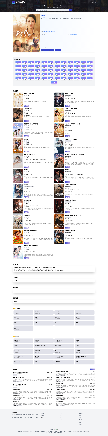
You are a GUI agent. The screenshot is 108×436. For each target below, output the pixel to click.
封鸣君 (76, 34)
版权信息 (42, 415)
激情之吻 (28, 186)
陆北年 (78, 174)
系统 (66, 156)
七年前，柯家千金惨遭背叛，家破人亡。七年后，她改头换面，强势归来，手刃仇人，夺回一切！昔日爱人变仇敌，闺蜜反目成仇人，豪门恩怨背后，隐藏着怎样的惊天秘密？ (79, 179)
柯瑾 (68, 220)
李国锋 (27, 113)
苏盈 (68, 98)
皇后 (19, 399)
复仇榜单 (81, 421)
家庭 (26, 232)
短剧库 (80, 417)
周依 (68, 205)
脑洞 (68, 156)
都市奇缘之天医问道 (70, 230)
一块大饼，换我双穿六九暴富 (72, 124)
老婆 (30, 235)
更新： (25, 100)
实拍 (20, 381)
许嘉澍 (71, 220)
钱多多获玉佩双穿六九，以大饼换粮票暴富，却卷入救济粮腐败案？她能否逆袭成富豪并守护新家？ (79, 133)
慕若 (27, 205)
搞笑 (24, 217)
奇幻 (68, 125)
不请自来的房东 (28, 215)
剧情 (70, 156)
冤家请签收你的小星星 (70, 200)
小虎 (30, 159)
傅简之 (37, 205)
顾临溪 (71, 174)
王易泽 (71, 98)
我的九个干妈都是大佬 (29, 154)
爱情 (24, 110)
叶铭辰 (71, 205)
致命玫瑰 (67, 169)
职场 (54, 31)
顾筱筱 (74, 34)
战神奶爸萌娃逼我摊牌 (70, 185)
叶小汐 (75, 189)
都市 (47, 31)
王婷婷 (34, 159)
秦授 (72, 34)
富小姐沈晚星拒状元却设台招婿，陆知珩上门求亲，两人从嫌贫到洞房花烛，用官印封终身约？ (38, 178)
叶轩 (68, 189)
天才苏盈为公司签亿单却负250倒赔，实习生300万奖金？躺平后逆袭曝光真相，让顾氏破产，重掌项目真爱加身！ (79, 102)
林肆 (84, 174)
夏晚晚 (34, 205)
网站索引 (81, 412)
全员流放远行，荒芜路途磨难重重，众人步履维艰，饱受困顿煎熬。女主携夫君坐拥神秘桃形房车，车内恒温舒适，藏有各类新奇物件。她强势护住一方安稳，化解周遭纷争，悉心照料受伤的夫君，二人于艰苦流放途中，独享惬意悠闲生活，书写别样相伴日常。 (79, 163)
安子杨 (28, 127)
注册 (95, 2)
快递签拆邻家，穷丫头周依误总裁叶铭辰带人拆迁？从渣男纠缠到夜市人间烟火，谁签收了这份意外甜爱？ (79, 209)
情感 (28, 217)
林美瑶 (44, 159)
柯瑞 (82, 174)
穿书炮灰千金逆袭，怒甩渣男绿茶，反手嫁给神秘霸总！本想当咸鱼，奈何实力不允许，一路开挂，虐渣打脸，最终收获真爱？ (38, 209)
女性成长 (62, 387)
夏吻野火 (26, 185)
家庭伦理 (18, 381)
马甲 (64, 375)
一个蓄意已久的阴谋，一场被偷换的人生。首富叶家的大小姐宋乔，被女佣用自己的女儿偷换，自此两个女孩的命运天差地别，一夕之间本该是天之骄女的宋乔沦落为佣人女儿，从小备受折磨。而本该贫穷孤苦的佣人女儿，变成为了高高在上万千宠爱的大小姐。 (32, 380)
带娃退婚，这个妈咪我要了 (72, 139)
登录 (93, 2)
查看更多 (92, 369)
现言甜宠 (14, 381)
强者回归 (57, 399)
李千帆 (69, 235)
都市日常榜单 (81, 413)
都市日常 (16, 405)
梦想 (51, 31)
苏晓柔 (75, 174)
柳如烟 (27, 98)
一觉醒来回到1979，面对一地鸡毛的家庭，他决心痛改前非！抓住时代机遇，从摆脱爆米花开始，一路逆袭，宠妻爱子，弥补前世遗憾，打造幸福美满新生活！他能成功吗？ (38, 239)
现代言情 (57, 375)
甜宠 (28, 171)
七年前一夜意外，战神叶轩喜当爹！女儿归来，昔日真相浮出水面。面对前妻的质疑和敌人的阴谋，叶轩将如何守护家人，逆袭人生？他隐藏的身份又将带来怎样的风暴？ (79, 194)
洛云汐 (72, 144)
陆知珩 (31, 174)
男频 (80, 415)
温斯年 (31, 144)
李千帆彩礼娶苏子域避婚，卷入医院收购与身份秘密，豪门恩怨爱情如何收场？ (79, 238)
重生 (24, 232)
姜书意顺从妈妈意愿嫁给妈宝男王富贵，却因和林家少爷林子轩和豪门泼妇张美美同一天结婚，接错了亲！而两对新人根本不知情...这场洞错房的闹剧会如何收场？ (75, 404)
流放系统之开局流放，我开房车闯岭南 (74, 154)
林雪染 (27, 129)
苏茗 (27, 251)
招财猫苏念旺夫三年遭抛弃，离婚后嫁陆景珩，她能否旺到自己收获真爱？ (78, 116)
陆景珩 (75, 113)
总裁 (70, 110)
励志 (60, 413)
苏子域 (72, 235)
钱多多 (69, 128)
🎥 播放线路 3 (58, 50)
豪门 (68, 110)
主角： (25, 98)
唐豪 (78, 189)
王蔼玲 (28, 142)
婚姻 (70, 232)
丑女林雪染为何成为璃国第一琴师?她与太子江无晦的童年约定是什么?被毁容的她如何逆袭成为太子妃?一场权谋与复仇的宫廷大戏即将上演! (38, 133)
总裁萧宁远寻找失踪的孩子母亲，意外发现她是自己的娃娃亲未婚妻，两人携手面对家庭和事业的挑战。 (79, 148)
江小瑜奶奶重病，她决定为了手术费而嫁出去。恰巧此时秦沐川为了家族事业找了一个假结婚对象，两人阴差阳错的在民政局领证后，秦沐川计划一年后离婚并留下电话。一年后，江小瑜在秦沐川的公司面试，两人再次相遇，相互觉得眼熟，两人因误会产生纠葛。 (75, 374)
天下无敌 (61, 399)
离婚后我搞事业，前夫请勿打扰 (73, 215)
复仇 (49, 31)
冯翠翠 (41, 159)
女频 (80, 422)
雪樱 (27, 220)
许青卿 (75, 98)
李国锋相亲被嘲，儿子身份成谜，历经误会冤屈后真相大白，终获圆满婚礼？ (37, 116)
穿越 (66, 125)
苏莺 (70, 34)
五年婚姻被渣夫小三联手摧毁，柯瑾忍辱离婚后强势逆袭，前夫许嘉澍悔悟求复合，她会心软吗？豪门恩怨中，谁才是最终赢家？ (79, 224)
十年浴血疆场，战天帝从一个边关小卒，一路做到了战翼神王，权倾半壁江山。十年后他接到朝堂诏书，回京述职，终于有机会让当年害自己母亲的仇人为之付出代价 (75, 398)
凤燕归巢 (26, 139)
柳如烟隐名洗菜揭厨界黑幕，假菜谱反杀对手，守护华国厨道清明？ (35, 101)
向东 (27, 235)
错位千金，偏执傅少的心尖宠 (31, 246)
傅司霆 (30, 251)
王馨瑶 (71, 189)
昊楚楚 (37, 159)
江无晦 (31, 129)
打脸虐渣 (61, 375)
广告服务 (42, 412)
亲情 (62, 381)
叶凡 (30, 220)
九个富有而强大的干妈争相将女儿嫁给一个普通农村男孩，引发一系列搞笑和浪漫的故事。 (38, 163)
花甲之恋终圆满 (28, 108)
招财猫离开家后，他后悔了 (72, 108)
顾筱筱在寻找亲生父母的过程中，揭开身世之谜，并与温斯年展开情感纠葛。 (37, 147)
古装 (24, 125)
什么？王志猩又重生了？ (17, 385)
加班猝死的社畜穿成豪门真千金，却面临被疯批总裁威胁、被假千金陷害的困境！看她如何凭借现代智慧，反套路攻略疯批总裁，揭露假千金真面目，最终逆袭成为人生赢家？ (38, 255)
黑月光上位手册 (28, 200)
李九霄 (27, 159)
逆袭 (44, 31)
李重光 (31, 113)
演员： (25, 96)
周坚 (40, 205)
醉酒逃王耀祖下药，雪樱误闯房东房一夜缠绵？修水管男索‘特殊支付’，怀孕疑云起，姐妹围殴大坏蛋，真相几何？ (37, 224)
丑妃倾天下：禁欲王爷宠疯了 (31, 124)
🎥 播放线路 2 (51, 50)
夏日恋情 (25, 186)
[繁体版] (42, 417)
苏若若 (34, 251)
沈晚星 (27, 174)
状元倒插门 (26, 169)
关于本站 (42, 413)
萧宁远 (69, 144)
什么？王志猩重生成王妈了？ (18, 373)
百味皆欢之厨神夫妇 (29, 93)
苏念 (68, 113)
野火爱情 (32, 186)
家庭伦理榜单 (81, 424)
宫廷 (60, 419)
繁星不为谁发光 (69, 93)
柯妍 (68, 174)
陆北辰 (30, 205)
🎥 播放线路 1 (44, 50)
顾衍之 (71, 113)
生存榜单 (81, 419)
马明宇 (28, 249)
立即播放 (26, 105)
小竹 (32, 235)
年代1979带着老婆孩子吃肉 (30, 230)
